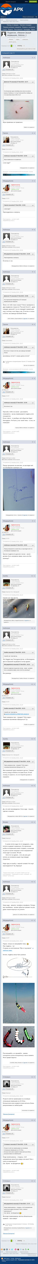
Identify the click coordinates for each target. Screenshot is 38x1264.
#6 (33, 324)
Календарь (27, 29)
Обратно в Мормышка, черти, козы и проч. (26, 1243)
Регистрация (33, 1)
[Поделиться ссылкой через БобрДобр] (18, 1249)
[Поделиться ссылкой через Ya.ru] (9, 1249)
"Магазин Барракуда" (9, 1114)
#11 (32, 628)
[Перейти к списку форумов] (6, 9)
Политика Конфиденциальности (29, 1253)
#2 (33, 133)
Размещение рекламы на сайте (26, 1259)
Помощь (4, 1261)
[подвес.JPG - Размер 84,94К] (19, 109)
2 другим (25, 816)
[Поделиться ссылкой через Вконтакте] (7, 1249)
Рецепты (10, 29)
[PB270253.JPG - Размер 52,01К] (19, 490)
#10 (32, 576)
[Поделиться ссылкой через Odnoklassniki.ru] (2, 1249)
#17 (32, 920)
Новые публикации (28, 17)
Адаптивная (7, 1258)
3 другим (25, 318)
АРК (2, 1251)
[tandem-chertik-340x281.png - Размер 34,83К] (17, 969)
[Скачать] (26, 1249)
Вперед (20, 45)
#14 (32, 785)
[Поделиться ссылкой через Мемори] (15, 1249)
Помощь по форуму (13, 25)
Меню (2, 17)
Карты (33, 29)
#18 (32, 1077)
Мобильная (18, 1258)
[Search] (36, 16)
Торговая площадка (25, 25)
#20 (32, 1181)
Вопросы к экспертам (28, 27)
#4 (33, 229)
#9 (33, 521)
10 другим (24, 515)
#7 (33, 378)
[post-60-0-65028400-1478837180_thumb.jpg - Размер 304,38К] (19, 608)
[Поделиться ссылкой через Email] (20, 1249)
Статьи (5, 29)
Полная (12, 1258)
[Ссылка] (19, 174)
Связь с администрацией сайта (9, 1259)
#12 (32, 684)
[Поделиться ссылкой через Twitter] (12, 1249)
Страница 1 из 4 (5, 45)
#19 (32, 1120)
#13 (32, 739)
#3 (33, 181)
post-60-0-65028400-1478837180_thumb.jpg (17, 714)
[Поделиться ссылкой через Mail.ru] (4, 1249)
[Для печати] (23, 1249)
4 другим (26, 620)
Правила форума (32, 1255)
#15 (32, 822)
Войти (26, 1)
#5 (33, 272)
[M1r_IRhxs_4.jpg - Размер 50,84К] (19, 1036)
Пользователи (18, 29)
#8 (33, 442)
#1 (33, 57)
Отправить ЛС (9, 69)
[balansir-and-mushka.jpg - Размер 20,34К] (19, 1003)
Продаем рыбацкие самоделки (12, 27)
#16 (32, 881)
